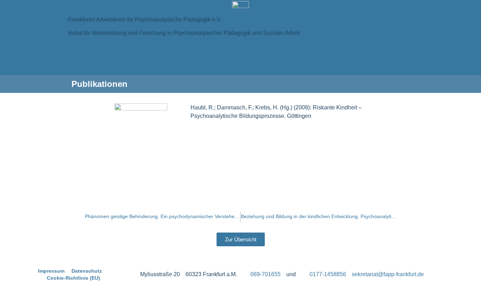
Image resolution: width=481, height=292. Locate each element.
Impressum (51, 271)
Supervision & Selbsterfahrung (309, 50)
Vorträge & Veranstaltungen (222, 50)
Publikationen (378, 50)
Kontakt (84, 67)
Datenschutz (86, 271)
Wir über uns (91, 50)
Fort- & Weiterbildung (147, 50)
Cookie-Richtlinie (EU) (73, 278)
